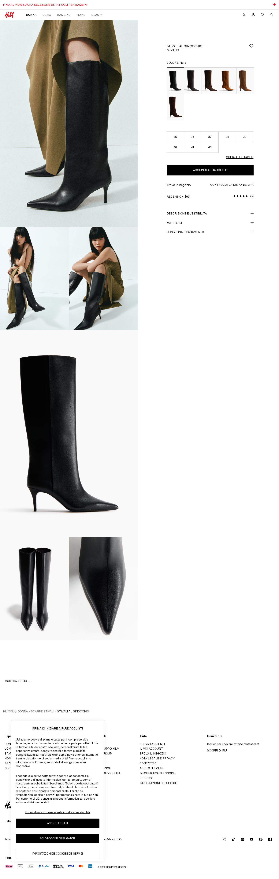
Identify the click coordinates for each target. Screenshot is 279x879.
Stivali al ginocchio (73, 711)
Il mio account (151, 748)
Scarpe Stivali (42, 711)
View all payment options (112, 866)
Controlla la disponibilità (232, 184)
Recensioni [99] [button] (178, 196)
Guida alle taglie (240, 157)
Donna (31, 14)
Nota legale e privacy (157, 758)
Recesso (146, 778)
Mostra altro (16, 681)
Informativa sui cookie (158, 773)
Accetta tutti (57, 823)
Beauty (97, 14)
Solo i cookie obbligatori (57, 838)
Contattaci (149, 763)
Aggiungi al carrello (210, 170)
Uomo (47, 14)
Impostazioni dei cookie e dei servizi (57, 853)
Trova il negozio (153, 753)
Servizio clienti (152, 743)
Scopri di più (217, 750)
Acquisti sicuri (151, 768)
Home (81, 14)
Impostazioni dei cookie (158, 783)
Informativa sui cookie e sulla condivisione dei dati (57, 812)
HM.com (9, 711)
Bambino (64, 14)
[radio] (175, 80)
